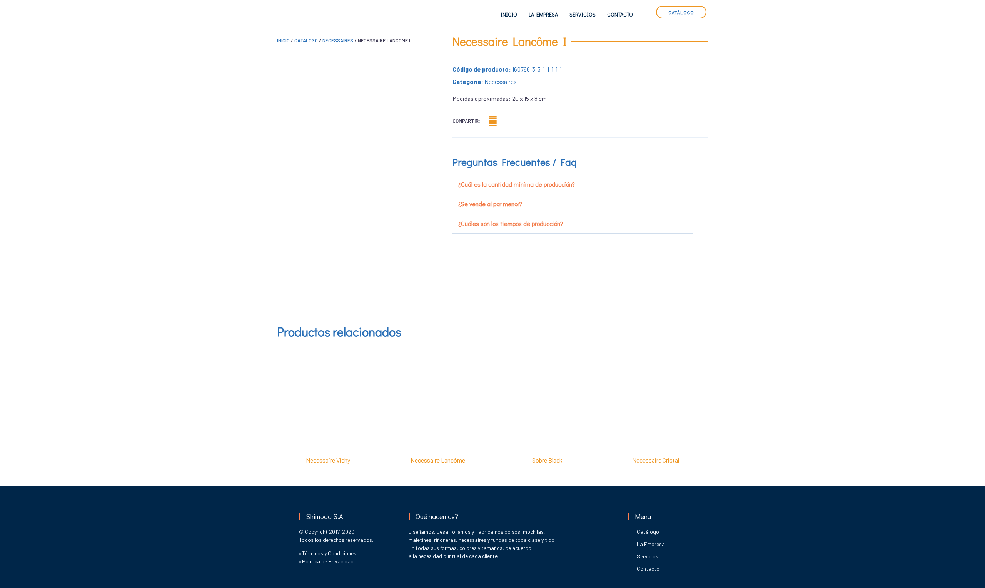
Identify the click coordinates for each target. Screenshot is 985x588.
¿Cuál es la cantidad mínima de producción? (516, 184)
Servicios (582, 14)
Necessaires (337, 40)
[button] (492, 121)
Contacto (620, 14)
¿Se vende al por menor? (490, 204)
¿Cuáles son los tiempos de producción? (510, 223)
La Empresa (543, 14)
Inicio (509, 14)
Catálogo (306, 40)
